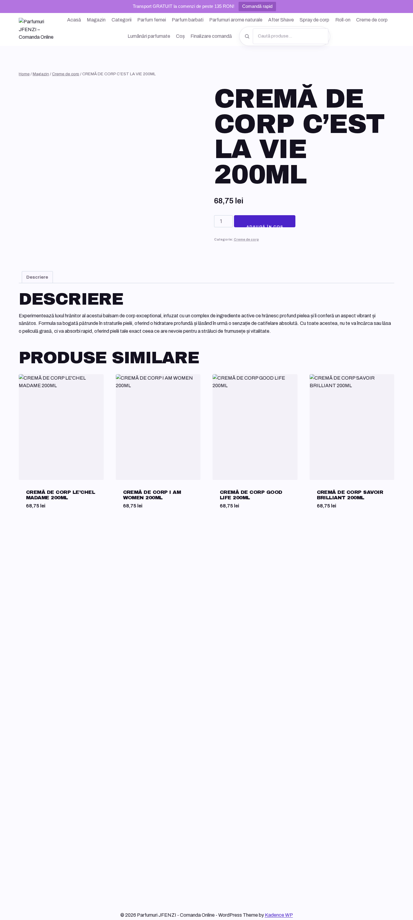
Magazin (96, 19)
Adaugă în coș (264, 226)
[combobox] (290, 36)
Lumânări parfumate (149, 36)
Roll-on (342, 19)
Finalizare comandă (211, 36)
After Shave (281, 19)
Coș (180, 36)
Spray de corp (314, 19)
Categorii (122, 19)
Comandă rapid (257, 6)
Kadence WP (279, 915)
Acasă (74, 19)
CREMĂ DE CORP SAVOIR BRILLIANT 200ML (350, 495)
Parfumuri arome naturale (235, 19)
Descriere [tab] (37, 277)
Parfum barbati (187, 19)
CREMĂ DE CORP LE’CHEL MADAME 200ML (60, 495)
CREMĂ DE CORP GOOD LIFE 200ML (251, 495)
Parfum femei (151, 19)
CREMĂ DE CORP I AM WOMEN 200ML (152, 495)
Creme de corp (372, 19)
